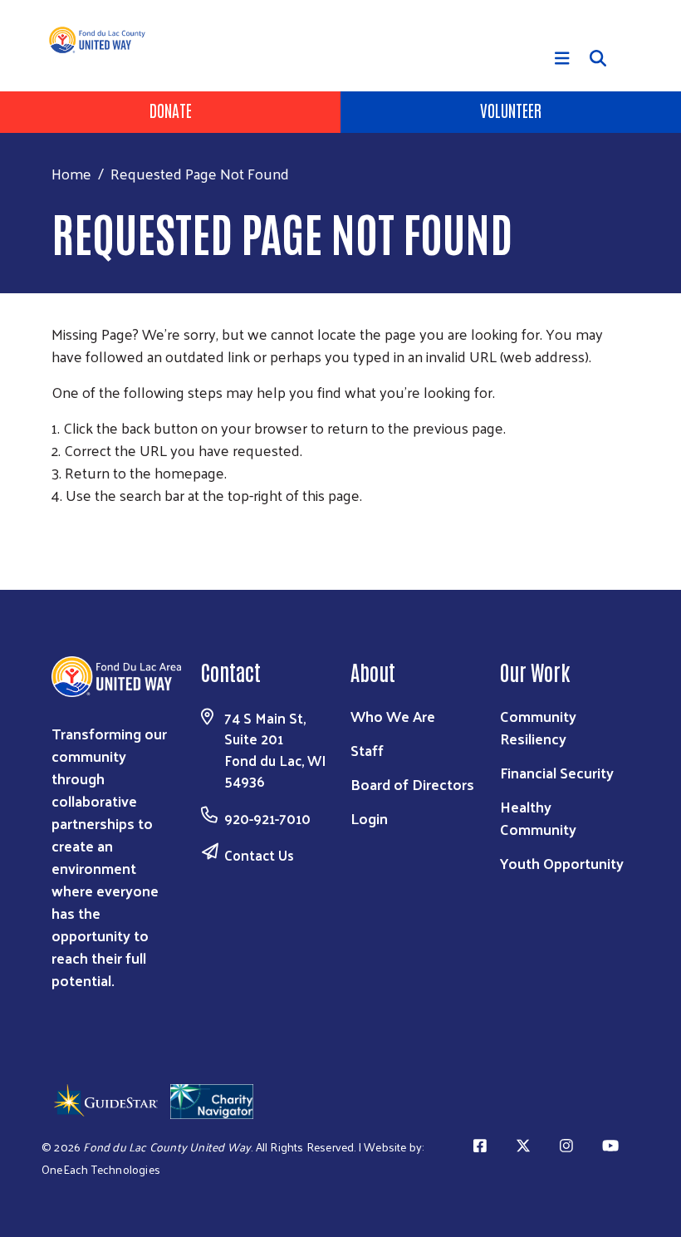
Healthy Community (538, 817)
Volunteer (510, 109)
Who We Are (392, 716)
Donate (170, 109)
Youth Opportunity (562, 863)
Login (369, 818)
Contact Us (259, 854)
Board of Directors (412, 784)
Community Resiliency (538, 727)
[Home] (103, 40)
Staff (367, 750)
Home (71, 173)
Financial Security (557, 772)
